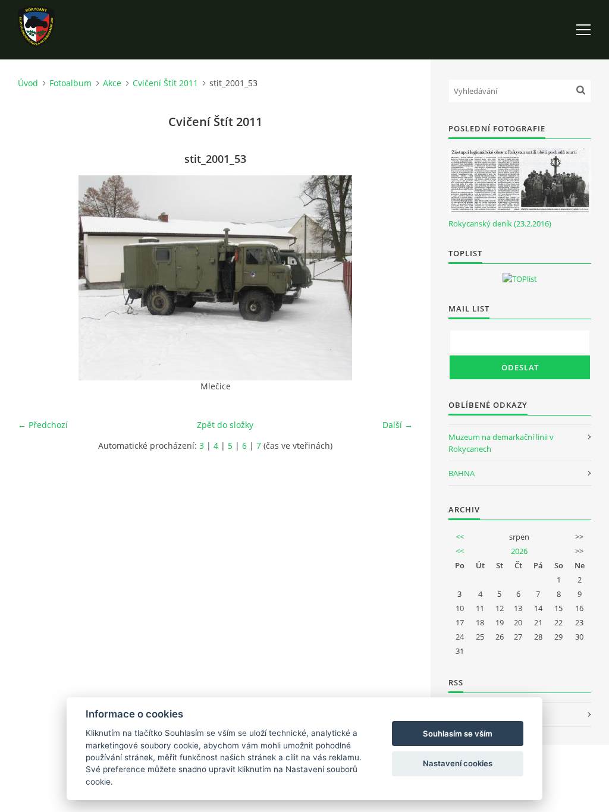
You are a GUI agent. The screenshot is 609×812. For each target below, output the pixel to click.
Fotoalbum (70, 83)
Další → (397, 424)
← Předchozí (43, 424)
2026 (519, 551)
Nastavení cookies (457, 763)
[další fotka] (393, 277)
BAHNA (461, 473)
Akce (112, 83)
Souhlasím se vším (457, 733)
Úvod (28, 83)
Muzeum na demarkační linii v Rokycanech (501, 443)
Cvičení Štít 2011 (165, 83)
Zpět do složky (225, 424)
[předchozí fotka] (37, 277)
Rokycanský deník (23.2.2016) (499, 223)
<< (460, 536)
